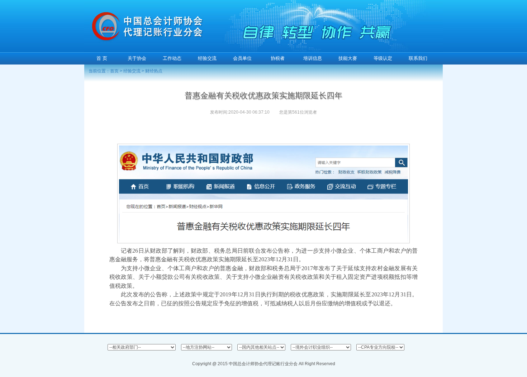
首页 (114, 70)
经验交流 (132, 70)
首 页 (101, 58)
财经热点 (153, 70)
